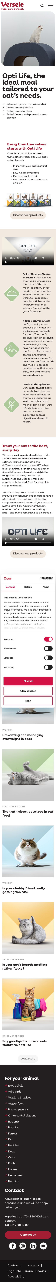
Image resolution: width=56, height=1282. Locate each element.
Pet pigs (13, 1181)
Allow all (28, 681)
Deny (28, 700)
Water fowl (15, 1103)
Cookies (40, 1271)
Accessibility (16, 1276)
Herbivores (15, 1175)
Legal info (14, 1271)
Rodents (14, 1121)
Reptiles (13, 1145)
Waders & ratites (19, 1097)
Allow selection (28, 691)
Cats (11, 1157)
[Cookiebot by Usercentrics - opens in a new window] (40, 579)
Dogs (11, 1151)
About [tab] (46, 587)
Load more (28, 1058)
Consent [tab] (10, 587)
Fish (10, 1139)
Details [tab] (28, 587)
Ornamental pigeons (22, 1115)
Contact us (28, 1234)
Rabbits (13, 1127)
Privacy (28, 1271)
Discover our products (28, 215)
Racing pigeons (18, 1109)
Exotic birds (15, 1085)
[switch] (48, 648)
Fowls (11, 1163)
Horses (12, 1169)
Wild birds (14, 1091)
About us (34, 1265)
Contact (13, 1265)
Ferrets (12, 1133)
